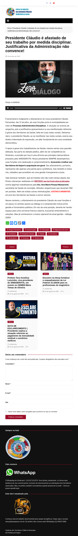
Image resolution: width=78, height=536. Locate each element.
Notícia (11, 274)
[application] (39, 108)
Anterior (12, 247)
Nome (8, 384)
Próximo (66, 247)
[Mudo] (64, 108)
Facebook (46, 3)
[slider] (69, 108)
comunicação (31, 230)
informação (45, 230)
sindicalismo (13, 238)
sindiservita (13, 291)
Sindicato (26, 238)
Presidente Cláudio (28, 234)
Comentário (10, 364)
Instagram (50, 3)
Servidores (53, 234)
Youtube (53, 3)
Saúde (42, 234)
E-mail (8, 393)
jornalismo (12, 234)
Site (6, 402)
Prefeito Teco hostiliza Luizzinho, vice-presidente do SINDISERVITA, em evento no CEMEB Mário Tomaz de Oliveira (20, 283)
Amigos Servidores (15, 230)
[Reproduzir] (8, 108)
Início (9, 28)
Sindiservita (38, 238)
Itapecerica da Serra (61, 230)
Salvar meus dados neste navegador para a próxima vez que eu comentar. (32, 411)
